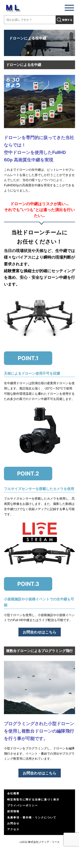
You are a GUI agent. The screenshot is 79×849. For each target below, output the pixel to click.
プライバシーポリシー (22, 805)
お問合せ (13, 823)
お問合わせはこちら (39, 632)
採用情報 (13, 811)
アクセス (13, 829)
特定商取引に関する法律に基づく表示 (33, 799)
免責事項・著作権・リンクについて (31, 817)
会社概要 (13, 793)
